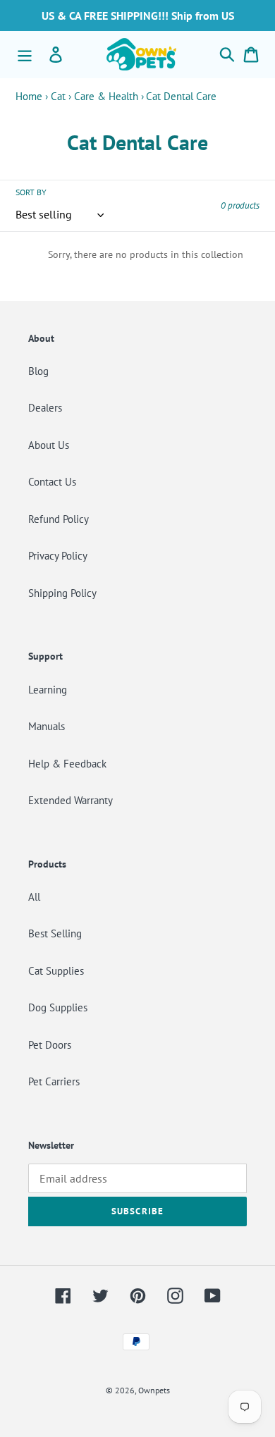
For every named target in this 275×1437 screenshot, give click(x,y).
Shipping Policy (62, 593)
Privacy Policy (57, 555)
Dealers (45, 407)
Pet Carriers (54, 1081)
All (34, 896)
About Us (48, 445)
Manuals (46, 726)
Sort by (31, 192)
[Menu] (24, 54)
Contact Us (52, 481)
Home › (32, 96)
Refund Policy (58, 519)
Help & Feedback (67, 763)
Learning (47, 689)
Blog (38, 371)
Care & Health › (109, 96)
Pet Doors (49, 1044)
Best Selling (55, 933)
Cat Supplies (56, 970)
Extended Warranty (70, 800)
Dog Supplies (57, 1007)
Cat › (61, 96)
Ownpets (154, 1390)
